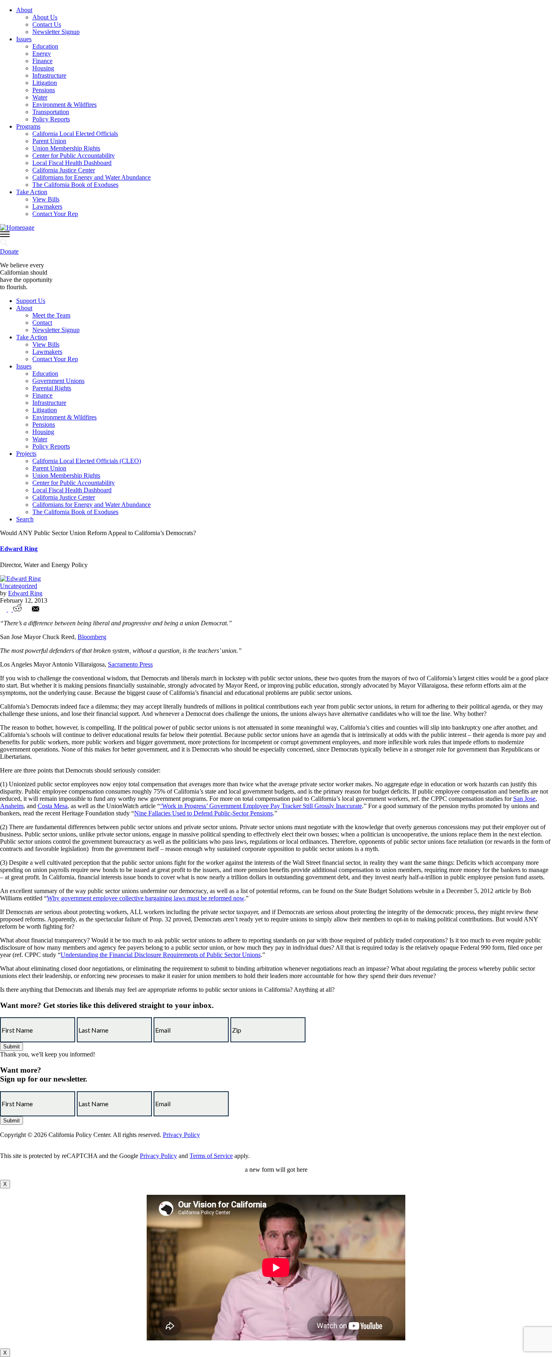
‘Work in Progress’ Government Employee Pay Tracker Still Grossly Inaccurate (261, 805)
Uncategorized (18, 585)
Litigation (44, 82)
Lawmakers (47, 206)
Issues (24, 39)
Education (45, 46)
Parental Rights (51, 388)
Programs (28, 126)
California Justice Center (63, 170)
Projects (26, 453)
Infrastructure (49, 75)
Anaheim (11, 805)
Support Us (30, 300)
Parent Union (49, 141)
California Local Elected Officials (75, 133)
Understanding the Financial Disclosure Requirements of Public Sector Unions (161, 954)
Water (39, 97)
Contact (42, 322)
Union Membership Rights (66, 148)
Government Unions (58, 380)
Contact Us (46, 24)
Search (25, 519)
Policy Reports (51, 119)
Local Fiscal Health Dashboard (72, 162)
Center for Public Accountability (73, 155)
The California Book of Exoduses (75, 184)
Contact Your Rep (55, 213)
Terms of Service (211, 1155)
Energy (41, 53)
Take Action (31, 191)
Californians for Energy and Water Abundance (91, 177)
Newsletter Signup (56, 31)
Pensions (43, 90)
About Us (44, 17)
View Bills (45, 199)
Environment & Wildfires (64, 104)
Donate (9, 251)
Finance (42, 60)
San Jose (524, 798)
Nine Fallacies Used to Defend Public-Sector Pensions (203, 813)
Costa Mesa (52, 805)
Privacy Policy (181, 1134)
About (24, 9)
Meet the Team (51, 315)
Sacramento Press (130, 664)
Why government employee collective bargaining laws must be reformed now (145, 898)
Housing (43, 68)
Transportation (50, 111)
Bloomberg (92, 636)
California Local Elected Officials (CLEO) (86, 460)
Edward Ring (19, 548)
